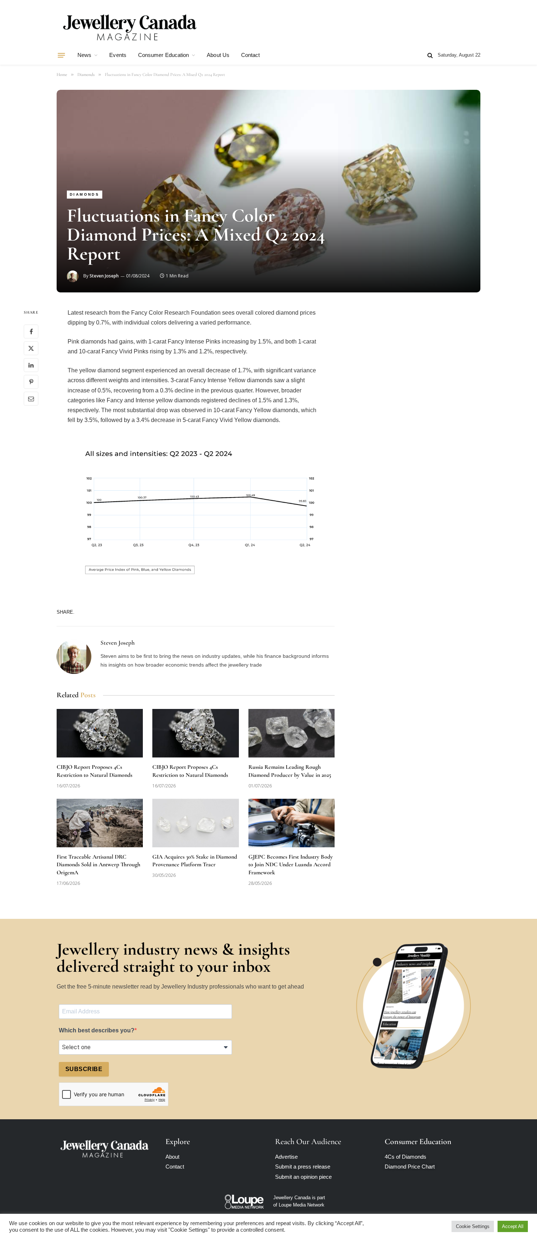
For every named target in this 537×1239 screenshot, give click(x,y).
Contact (250, 55)
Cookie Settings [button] (473, 1226)
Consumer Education (163, 55)
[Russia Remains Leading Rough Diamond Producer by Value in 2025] (291, 733)
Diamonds (84, 194)
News (84, 55)
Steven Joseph (104, 276)
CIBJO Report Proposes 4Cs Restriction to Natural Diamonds (94, 771)
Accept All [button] (512, 1226)
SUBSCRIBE (83, 1069)
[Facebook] (31, 332)
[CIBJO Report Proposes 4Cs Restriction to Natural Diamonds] (100, 733)
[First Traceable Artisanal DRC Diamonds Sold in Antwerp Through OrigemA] (100, 823)
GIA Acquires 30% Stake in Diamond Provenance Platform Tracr (194, 860)
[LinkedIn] (31, 365)
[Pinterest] (31, 382)
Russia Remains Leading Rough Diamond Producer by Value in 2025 (289, 771)
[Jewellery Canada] (130, 26)
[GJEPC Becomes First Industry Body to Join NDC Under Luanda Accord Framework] (291, 823)
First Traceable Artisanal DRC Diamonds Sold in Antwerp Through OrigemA (98, 864)
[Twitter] (31, 349)
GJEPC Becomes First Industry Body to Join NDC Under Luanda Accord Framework (290, 864)
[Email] (31, 399)
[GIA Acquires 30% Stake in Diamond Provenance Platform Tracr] (195, 823)
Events (117, 55)
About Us (218, 55)
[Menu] (61, 55)
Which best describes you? (96, 1030)
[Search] (430, 55)
